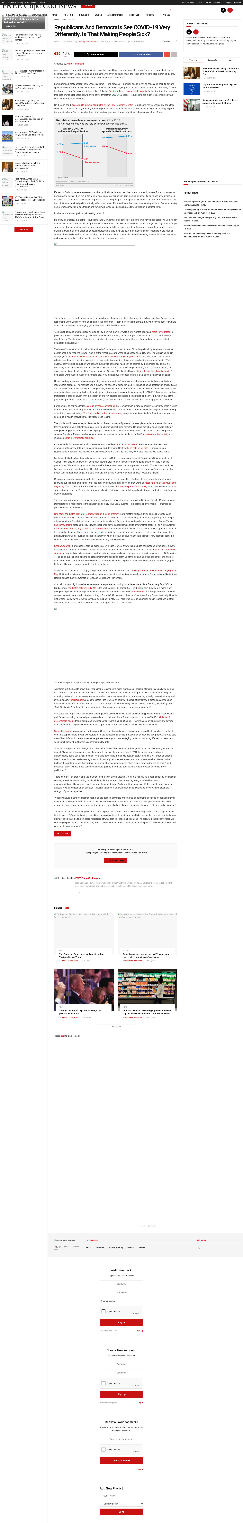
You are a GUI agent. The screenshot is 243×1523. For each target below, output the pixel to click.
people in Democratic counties (78, 438)
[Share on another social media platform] (174, 54)
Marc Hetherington (161, 332)
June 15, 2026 (86, 1017)
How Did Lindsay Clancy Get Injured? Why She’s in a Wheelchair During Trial (30, 103)
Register (237, 3)
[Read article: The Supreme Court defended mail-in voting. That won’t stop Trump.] (84, 934)
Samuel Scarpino (62, 731)
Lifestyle (134, 15)
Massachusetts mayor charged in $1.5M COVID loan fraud (210, 218)
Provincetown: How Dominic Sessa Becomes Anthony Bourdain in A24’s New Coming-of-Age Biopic (30, 214)
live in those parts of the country (131, 486)
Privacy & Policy (23, 3)
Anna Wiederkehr (75, 64)
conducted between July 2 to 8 (83, 588)
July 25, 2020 (105, 42)
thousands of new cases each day (85, 356)
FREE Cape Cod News (39, 5)
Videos (166, 15)
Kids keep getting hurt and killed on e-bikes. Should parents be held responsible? (30, 53)
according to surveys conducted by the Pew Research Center (102, 105)
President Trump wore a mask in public (128, 91)
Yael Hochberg (76, 700)
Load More (24, 229)
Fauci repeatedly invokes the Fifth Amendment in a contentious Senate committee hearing (29, 149)
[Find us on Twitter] (223, 10)
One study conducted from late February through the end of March (86, 514)
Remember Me (108, 1301)
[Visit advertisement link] (212, 145)
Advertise (12, 3)
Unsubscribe (117, 860)
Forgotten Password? (108, 1331)
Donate (42, 3)
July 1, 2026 (86, 961)
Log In (140, 1403)
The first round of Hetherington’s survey (102, 413)
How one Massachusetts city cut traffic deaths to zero (208, 226)
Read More (62, 834)
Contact (34, 3)
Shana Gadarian (62, 546)
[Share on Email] (167, 54)
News (54, 15)
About (4, 3)
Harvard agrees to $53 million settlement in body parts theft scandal (28, 37)
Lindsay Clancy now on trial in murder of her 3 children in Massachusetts (27, 165)
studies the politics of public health (153, 371)
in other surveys (137, 591)
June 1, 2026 (150, 1017)
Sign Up (139, 1331)
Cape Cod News (39, 15)
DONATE (88, 5)
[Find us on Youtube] (230, 10)
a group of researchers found (100, 406)
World (98, 15)
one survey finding (63, 525)
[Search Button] (240, 10)
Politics (68, 15)
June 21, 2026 (150, 961)
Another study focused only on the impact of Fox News (81, 528)
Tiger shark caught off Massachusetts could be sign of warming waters (29, 119)
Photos (150, 15)
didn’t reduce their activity (156, 434)
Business (84, 15)
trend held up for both (137, 448)
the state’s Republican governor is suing (126, 356)
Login (228, 3)
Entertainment (114, 15)
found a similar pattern (126, 444)
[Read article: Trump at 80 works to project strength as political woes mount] (84, 990)
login (63, 1036)
